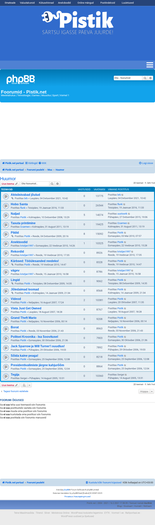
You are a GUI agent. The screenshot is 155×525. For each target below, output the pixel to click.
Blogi (119, 506)
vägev (15, 270)
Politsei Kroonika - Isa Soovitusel (34, 336)
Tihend (39, 513)
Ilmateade (10, 2)
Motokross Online (60, 513)
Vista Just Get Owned (26, 308)
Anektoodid (19, 242)
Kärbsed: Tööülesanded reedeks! (35, 261)
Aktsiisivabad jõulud (25, 194)
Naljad (15, 213)
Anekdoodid (64, 2)
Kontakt (138, 506)
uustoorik (122, 213)
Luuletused (127, 2)
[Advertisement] (69, 49)
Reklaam (147, 506)
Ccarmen (25, 226)
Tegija (15, 374)
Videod (16, 298)
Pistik (23, 217)
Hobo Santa (19, 204)
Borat (15, 327)
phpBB (66, 490)
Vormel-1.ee (118, 513)
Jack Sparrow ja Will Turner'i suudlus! (38, 346)
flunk (23, 207)
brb (26, 198)
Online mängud (85, 2)
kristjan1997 (26, 245)
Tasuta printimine (23, 223)
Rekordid (17, 251)
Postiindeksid (107, 2)
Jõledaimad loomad (25, 289)
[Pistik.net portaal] (51, 80)
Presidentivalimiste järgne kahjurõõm (37, 365)
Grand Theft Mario (23, 317)
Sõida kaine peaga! (24, 355)
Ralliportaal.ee (132, 513)
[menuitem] (42, 163)
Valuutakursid (27, 2)
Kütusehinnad (46, 2)
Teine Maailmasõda (24, 513)
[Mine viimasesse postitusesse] (122, 195)
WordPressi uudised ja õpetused (77, 516)
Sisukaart (128, 506)
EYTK (107, 513)
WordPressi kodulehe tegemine (87, 513)
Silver (47, 513)
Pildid (15, 232)
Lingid (15, 280)
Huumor (8, 178)
